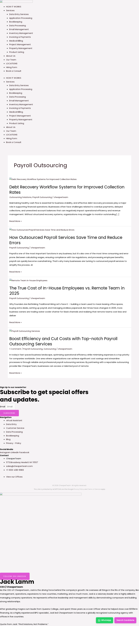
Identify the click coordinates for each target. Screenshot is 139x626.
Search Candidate (125, 620)
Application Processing (20, 18)
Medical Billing (16, 40)
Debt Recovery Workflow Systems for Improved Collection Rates (66, 189)
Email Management (19, 29)
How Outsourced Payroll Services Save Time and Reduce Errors (65, 240)
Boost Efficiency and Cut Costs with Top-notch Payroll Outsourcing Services (63, 341)
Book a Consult (13, 71)
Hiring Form (11, 67)
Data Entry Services (19, 14)
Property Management (20, 48)
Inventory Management (21, 33)
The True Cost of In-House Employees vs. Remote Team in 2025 (67, 290)
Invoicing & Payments (20, 37)
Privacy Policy (79, 489)
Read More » (15, 221)
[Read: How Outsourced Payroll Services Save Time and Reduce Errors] (41, 229)
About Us (10, 55)
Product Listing (16, 52)
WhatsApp (106, 620)
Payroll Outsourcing (42, 197)
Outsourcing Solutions (20, 197)
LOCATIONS (11, 63)
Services (10, 10)
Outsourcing (50, 348)
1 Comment (15, 348)
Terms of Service (94, 489)
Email (3, 406)
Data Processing (17, 25)
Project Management (20, 44)
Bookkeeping (15, 21)
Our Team (11, 59)
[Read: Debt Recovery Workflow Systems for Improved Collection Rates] (43, 179)
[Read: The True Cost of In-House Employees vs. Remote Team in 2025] (28, 280)
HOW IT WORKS (13, 6)
